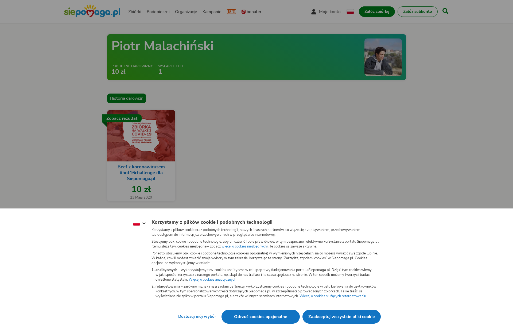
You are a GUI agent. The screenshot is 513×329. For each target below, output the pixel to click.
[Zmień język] (139, 223)
